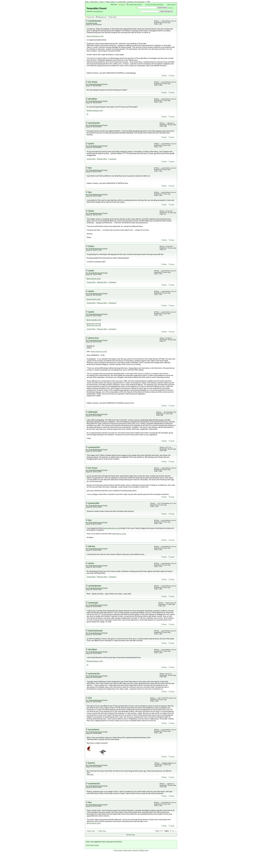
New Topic (113, 17)
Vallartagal (92, 412)
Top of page (118, 850)
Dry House (92, 82)
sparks (91, 143)
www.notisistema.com (95, 36)
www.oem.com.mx (93, 323)
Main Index (94, 1)
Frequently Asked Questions (154, 4)
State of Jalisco (110, 1)
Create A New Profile (135, 4)
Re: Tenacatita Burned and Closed (96, 84)
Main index (128, 850)
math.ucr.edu (120, 534)
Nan (90, 168)
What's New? (171, 4)
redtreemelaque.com (94, 110)
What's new (143, 850)
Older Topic (102, 831)
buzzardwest (93, 729)
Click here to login (92, 845)
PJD (90, 698)
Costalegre (112, 159)
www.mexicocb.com (99, 351)
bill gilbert (92, 99)
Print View (131, 834)
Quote (172, 75)
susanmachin (94, 123)
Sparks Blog (91, 159)
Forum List (90, 17)
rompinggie (93, 602)
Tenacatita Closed (91, 23)
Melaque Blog (102, 159)
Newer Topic (91, 831)
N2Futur (91, 546)
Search (135, 850)
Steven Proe (93, 338)
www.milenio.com (93, 278)
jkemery (91, 763)
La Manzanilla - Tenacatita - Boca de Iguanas (131, 1)
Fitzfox (91, 211)
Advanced (170, 7)
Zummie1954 (93, 503)
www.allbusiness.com (112, 528)
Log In (123, 4)
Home (86, 1)
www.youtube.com (93, 320)
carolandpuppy (98, 11)
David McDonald (95, 630)
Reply (165, 75)
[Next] (176, 831)
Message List (102, 17)
